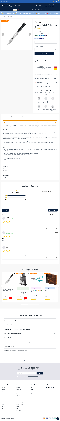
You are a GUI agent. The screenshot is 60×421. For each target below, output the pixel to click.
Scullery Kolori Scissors (35, 295)
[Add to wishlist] (15, 274)
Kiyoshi (4, 287)
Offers (16, 9)
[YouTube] (53, 387)
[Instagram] (49, 387)
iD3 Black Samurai (20, 291)
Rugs (33, 9)
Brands (42, 9)
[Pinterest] (51, 387)
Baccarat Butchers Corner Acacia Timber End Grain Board (51, 292)
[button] (3, 34)
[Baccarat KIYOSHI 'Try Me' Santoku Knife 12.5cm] (9, 279)
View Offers (56, 1)
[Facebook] (46, 387)
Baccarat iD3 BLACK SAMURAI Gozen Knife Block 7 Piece (22, 293)
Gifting (46, 9)
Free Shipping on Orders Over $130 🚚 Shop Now (41, 1)
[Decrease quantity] (39, 49)
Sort (48, 214)
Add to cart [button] (44, 53)
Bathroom (26, 9)
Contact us (55, 78)
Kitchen (36, 9)
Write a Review (54, 210)
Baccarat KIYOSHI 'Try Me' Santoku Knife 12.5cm (8, 290)
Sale (19, 9)
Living (30, 9)
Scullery (33, 294)
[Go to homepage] (7, 5)
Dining (39, 9)
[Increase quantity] (52, 49)
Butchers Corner (48, 290)
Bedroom (22, 9)
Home (2, 16)
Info (56, 74)
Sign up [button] (40, 373)
